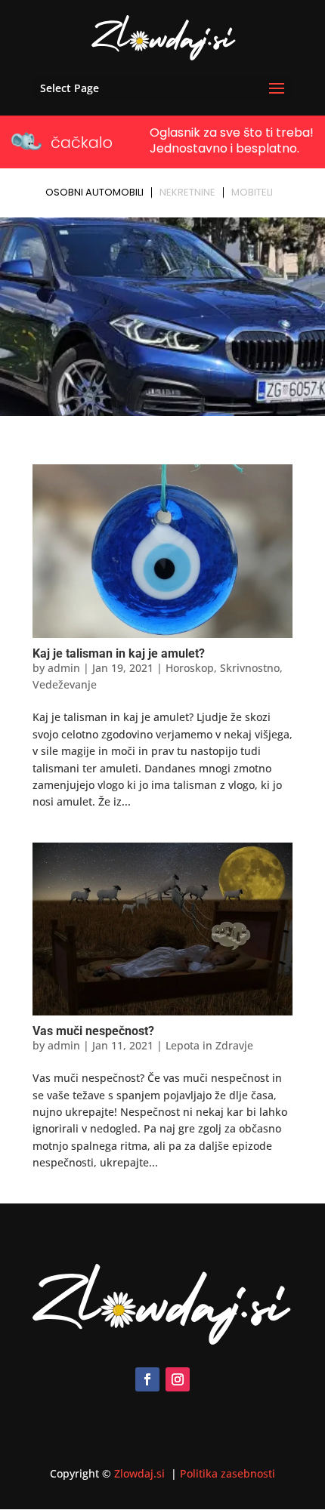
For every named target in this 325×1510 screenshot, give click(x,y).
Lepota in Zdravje (209, 1045)
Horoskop (190, 668)
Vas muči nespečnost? (93, 1031)
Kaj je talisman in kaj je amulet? (118, 653)
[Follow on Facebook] (147, 1379)
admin (64, 668)
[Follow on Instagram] (178, 1379)
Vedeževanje (64, 684)
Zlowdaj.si (141, 1473)
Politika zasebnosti (227, 1473)
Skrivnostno (250, 668)
